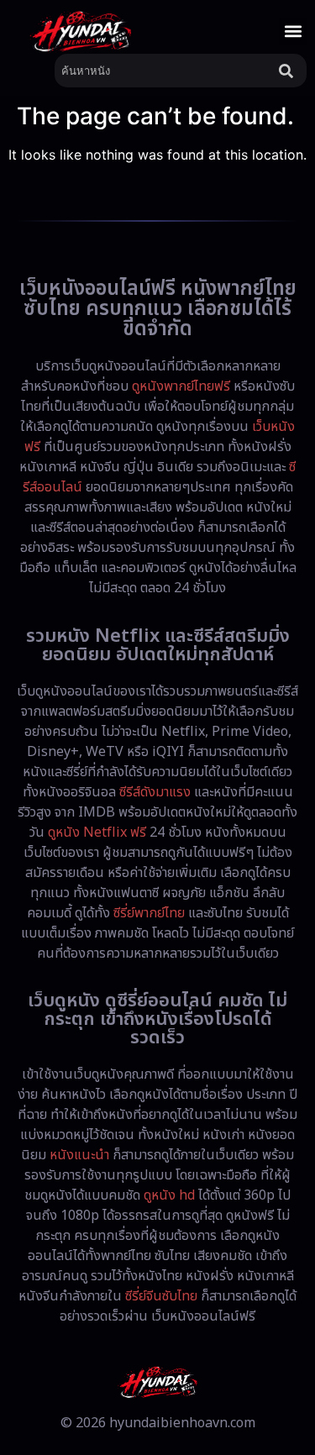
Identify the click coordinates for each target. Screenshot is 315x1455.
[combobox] (163, 70)
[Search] (289, 70)
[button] (293, 31)
